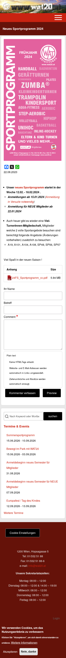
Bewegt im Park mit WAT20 (22, 449)
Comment (9, 317)
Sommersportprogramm (20, 435)
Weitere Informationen (24, 643)
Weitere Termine (13, 513)
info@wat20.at (37, 566)
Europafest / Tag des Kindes (23, 500)
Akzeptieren (10, 652)
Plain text (11, 355)
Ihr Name (9, 289)
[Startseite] (32, 6)
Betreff (8, 303)
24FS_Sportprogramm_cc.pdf (29, 278)
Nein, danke (28, 651)
